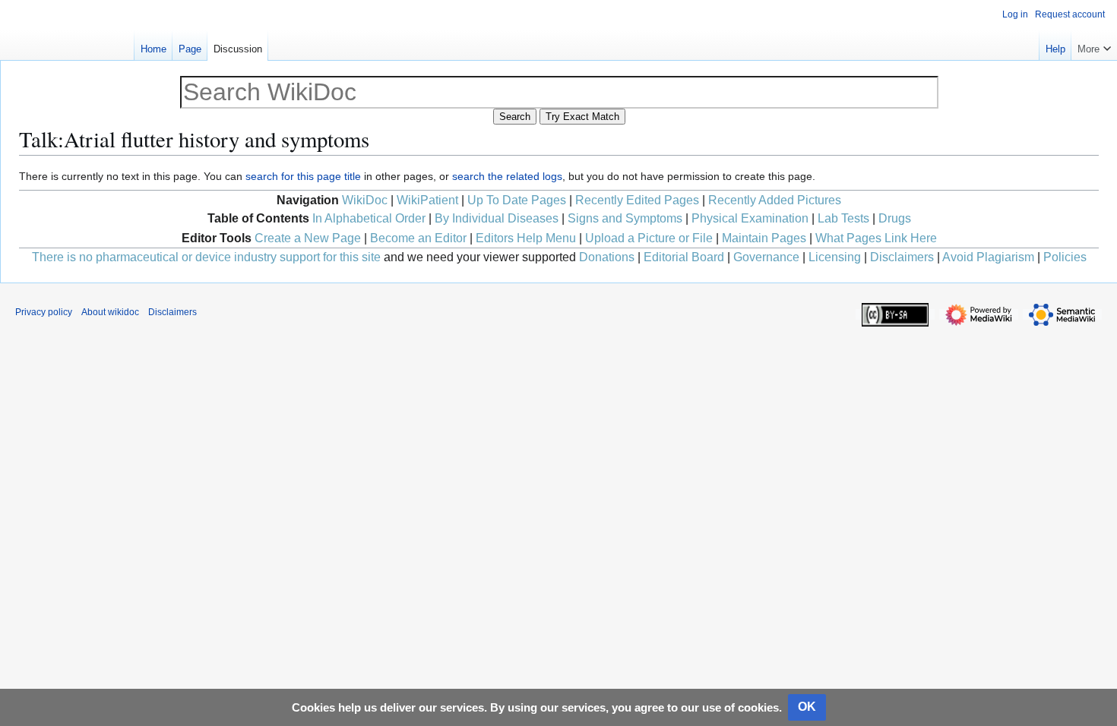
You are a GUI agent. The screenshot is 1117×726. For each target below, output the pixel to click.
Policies (1065, 257)
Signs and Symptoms (625, 218)
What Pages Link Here (876, 238)
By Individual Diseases (496, 218)
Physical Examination (749, 218)
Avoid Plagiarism (988, 257)
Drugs (894, 218)
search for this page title (303, 176)
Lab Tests (843, 218)
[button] (1094, 45)
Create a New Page (308, 238)
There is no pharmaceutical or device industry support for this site (206, 257)
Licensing (834, 257)
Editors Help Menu (526, 238)
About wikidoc (110, 312)
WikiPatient (427, 200)
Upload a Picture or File (649, 238)
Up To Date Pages (516, 200)
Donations (606, 257)
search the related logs (507, 176)
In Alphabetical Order (369, 218)
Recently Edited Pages (637, 200)
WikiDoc (365, 200)
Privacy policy (43, 312)
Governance (766, 257)
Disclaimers (902, 257)
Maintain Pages (764, 238)
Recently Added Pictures (774, 200)
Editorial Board (684, 257)
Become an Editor (418, 238)
